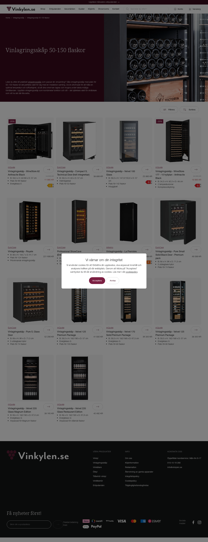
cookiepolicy (131, 272)
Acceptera (97, 280)
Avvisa (113, 280)
